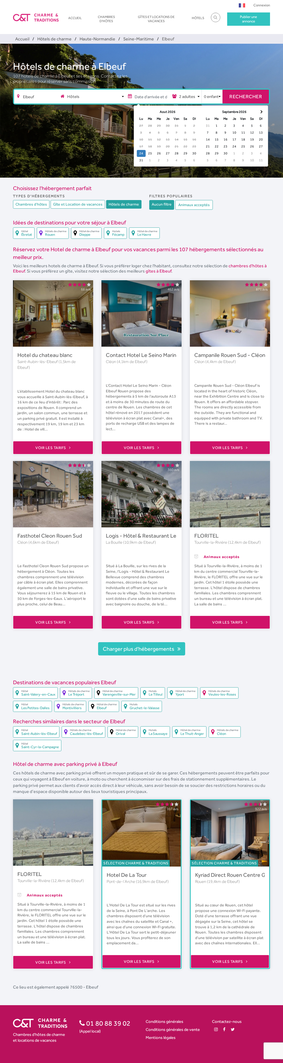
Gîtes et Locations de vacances (156, 19)
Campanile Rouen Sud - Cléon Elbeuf (238, 355)
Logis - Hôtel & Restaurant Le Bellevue (152, 536)
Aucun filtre (162, 204)
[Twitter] (233, 1029)
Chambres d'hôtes (106, 19)
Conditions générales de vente (173, 1029)
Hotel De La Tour (126, 875)
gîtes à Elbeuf (158, 271)
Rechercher (245, 96)
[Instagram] (216, 1029)
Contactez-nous (227, 1021)
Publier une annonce (248, 19)
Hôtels (198, 18)
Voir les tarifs (51, 447)
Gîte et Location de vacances (78, 204)
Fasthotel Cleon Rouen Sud (49, 536)
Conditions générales (164, 1021)
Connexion (261, 5)
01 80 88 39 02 (107, 1023)
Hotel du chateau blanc (44, 355)
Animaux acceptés (194, 205)
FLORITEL (206, 536)
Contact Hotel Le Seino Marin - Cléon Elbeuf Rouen (167, 355)
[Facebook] (224, 1029)
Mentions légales (160, 1037)
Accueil (75, 18)
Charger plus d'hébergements (139, 649)
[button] (242, 5)
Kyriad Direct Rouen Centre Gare (234, 875)
